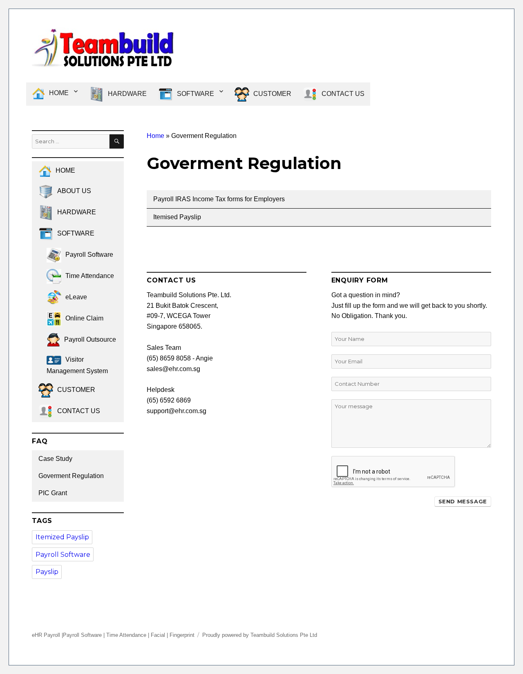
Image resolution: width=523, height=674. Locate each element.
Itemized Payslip (62, 537)
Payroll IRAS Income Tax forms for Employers (219, 199)
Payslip (47, 572)
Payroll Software (63, 554)
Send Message (462, 501)
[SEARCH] (117, 141)
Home (155, 135)
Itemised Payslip (177, 217)
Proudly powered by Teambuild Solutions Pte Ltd (259, 635)
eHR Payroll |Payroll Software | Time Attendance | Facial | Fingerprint (113, 635)
